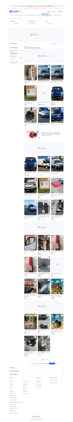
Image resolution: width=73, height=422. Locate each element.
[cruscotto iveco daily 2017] (44, 324)
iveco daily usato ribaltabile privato (30, 15)
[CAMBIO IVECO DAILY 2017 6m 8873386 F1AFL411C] (57, 210)
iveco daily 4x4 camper (19, 15)
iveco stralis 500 (40, 15)
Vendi (61, 11)
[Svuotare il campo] (25, 23)
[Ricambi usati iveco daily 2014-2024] (44, 74)
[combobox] (19, 23)
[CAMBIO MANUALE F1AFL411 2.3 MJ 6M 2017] (30, 74)
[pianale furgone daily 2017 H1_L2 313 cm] (57, 267)
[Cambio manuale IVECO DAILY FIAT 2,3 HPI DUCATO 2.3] (44, 346)
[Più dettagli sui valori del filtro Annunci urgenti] (17, 62)
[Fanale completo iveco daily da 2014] (57, 245)
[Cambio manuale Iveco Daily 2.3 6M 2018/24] (30, 117)
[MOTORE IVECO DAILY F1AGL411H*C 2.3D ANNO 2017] (57, 289)
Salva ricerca (14, 43)
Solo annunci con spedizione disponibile (14, 53)
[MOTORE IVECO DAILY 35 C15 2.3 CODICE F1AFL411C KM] (30, 346)
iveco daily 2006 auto (57, 15)
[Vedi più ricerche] (62, 15)
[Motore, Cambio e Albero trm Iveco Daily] (44, 245)
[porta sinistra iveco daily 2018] (30, 245)
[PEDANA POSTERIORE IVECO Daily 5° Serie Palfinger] (44, 267)
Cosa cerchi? (13, 21)
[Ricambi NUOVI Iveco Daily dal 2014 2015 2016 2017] (30, 166)
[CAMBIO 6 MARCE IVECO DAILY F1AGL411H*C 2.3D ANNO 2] (57, 324)
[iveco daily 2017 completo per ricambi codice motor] (30, 210)
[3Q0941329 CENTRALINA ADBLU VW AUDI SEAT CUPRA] (44, 210)
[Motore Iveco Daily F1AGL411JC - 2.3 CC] (44, 95)
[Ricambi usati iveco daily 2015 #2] (44, 117)
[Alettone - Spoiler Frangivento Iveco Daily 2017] (57, 188)
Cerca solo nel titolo (14, 50)
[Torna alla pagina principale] (16, 11)
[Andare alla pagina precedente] (40, 359)
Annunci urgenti (13, 62)
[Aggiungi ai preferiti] (35, 66)
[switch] (21, 50)
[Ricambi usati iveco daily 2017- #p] (30, 188)
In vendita (12, 58)
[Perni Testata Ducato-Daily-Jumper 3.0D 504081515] (30, 289)
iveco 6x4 (51, 15)
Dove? (47, 21)
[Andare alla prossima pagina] (47, 359)
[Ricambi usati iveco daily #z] (57, 166)
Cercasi (12, 59)
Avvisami (52, 363)
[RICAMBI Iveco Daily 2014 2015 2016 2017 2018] (57, 95)
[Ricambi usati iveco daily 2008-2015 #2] (44, 166)
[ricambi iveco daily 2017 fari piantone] (44, 289)
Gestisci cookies (12, 393)
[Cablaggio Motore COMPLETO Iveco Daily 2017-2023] (30, 95)
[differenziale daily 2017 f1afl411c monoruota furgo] (30, 324)
